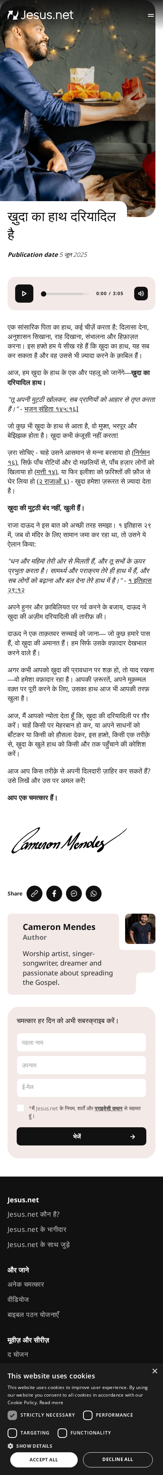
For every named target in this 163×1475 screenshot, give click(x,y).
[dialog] (81, 1419)
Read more (51, 1402)
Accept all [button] (44, 1459)
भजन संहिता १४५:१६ (50, 408)
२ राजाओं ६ (53, 481)
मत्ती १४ (45, 471)
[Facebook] (54, 894)
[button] (81, 1445)
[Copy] (34, 894)
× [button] (154, 1371)
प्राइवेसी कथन (108, 1108)
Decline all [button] (117, 1459)
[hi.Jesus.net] (41, 15)
